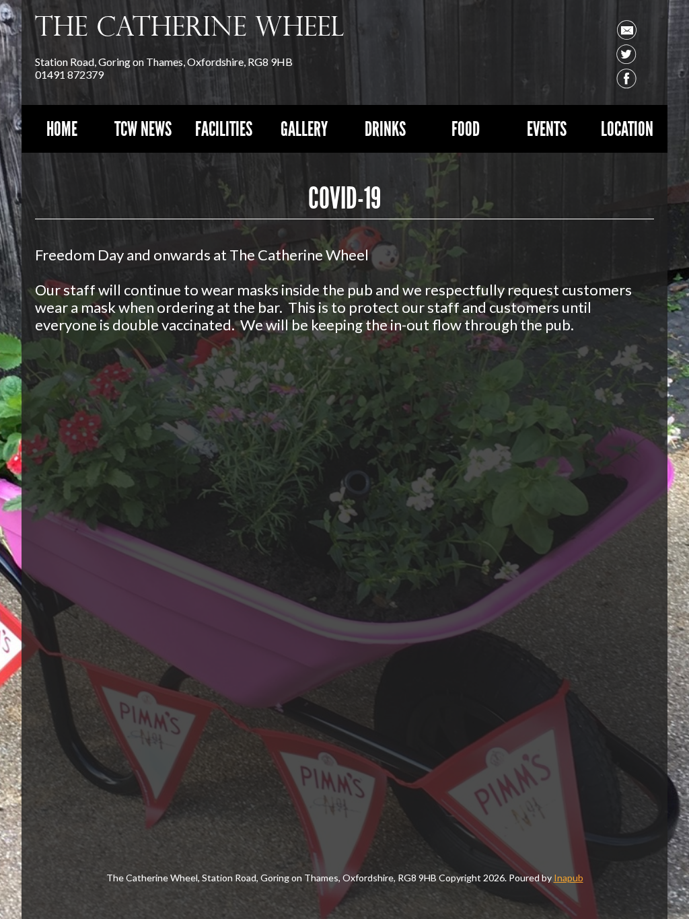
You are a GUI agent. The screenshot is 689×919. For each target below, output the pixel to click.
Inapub (568, 877)
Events (547, 128)
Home (61, 128)
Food (465, 128)
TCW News (143, 128)
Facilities (223, 128)
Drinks (385, 128)
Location (627, 128)
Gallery (304, 128)
